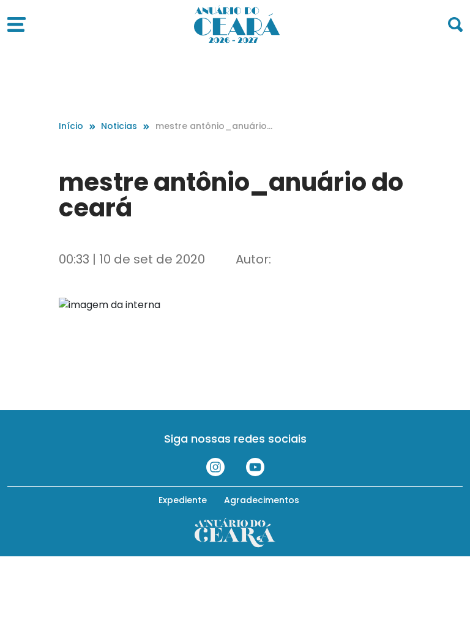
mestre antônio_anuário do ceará (211, 126)
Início (71, 126)
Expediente (183, 500)
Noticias (119, 126)
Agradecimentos (261, 500)
